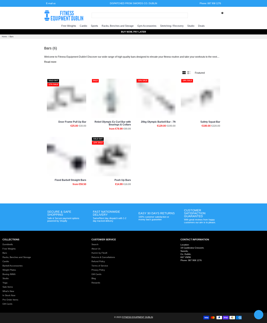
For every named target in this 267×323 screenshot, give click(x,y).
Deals (201, 26)
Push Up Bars (122, 180)
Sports (94, 26)
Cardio (83, 26)
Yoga (4, 283)
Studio (190, 26)
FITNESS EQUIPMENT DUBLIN (137, 317)
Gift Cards (7, 304)
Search (94, 244)
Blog (93, 278)
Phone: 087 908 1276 (210, 3)
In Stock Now (8, 295)
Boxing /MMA (8, 274)
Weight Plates (9, 270)
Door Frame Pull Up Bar (72, 121)
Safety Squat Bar (210, 121)
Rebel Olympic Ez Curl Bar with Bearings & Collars (113, 123)
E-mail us (51, 3)
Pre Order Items (10, 300)
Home (4, 37)
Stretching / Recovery (172, 26)
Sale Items (7, 287)
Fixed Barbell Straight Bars (70, 180)
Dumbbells (7, 244)
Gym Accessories (146, 26)
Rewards (95, 283)
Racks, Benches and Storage (118, 26)
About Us (95, 249)
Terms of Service (99, 266)
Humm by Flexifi (99, 253)
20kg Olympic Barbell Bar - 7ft (158, 121)
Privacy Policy (98, 270)
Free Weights (68, 26)
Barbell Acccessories (12, 266)
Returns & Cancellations (103, 257)
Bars (4, 253)
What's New (8, 291)
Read (47, 62)
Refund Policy (98, 261)
